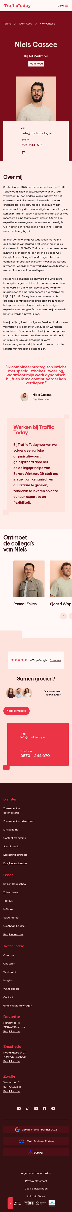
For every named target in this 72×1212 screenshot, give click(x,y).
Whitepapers (11, 988)
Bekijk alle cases (13, 934)
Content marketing (14, 838)
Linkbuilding (10, 829)
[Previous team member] (63, 616)
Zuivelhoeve (10, 892)
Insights (8, 980)
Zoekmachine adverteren (18, 821)
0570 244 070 (31, 145)
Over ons (8, 955)
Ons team (9, 963)
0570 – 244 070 (35, 755)
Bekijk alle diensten (15, 863)
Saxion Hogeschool (14, 884)
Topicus (8, 900)
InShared (8, 909)
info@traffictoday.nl (32, 737)
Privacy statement (36, 1180)
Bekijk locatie (11, 1031)
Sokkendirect (11, 917)
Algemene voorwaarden (36, 1173)
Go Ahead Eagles (13, 926)
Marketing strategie (15, 854)
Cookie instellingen (36, 1188)
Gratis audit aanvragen (17, 1005)
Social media (11, 846)
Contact (8, 997)
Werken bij (9, 972)
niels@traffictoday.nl (36, 133)
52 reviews (55, 660)
